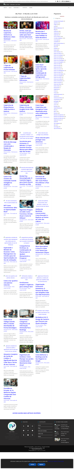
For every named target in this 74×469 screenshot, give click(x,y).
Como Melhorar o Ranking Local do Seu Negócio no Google (42, 358)
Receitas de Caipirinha (58, 114)
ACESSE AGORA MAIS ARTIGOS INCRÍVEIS (27, 413)
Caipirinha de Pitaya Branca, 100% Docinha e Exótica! (9, 108)
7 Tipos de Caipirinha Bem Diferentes (25, 78)
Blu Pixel (31, 448)
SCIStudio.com (37, 448)
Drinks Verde (56, 86)
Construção (56, 40)
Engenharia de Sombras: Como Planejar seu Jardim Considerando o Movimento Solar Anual (26, 360)
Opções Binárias (57, 108)
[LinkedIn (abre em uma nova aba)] (63, 1)
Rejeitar (41, 464)
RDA (55, 111)
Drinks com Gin (57, 65)
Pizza (55, 109)
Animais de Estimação (58, 21)
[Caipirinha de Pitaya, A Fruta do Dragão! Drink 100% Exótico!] (26, 102)
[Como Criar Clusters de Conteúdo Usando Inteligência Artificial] (11, 173)
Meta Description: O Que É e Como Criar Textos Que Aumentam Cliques (42, 249)
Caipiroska (56, 34)
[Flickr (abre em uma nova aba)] (66, 1)
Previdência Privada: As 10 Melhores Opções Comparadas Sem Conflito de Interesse (10, 393)
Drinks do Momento (58, 80)
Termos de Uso (38, 446)
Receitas (55, 113)
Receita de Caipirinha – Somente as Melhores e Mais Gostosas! (9, 35)
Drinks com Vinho (57, 77)
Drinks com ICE (57, 67)
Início (39, 425)
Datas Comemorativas (58, 43)
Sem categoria (57, 123)
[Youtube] (28, 435)
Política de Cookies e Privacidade (56, 461)
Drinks (55, 50)
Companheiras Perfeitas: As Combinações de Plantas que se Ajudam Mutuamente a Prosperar (25, 252)
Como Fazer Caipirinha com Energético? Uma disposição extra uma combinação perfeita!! (42, 110)
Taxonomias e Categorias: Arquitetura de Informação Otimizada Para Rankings (25, 325)
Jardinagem (56, 101)
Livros (55, 104)
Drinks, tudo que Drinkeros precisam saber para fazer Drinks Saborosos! (26, 34)
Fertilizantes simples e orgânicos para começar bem (26, 285)
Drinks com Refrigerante (59, 70)
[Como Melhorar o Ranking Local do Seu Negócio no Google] (42, 351)
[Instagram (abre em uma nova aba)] (61, 1)
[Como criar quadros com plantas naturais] (11, 278)
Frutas (55, 92)
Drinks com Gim (57, 63)
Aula (55, 26)
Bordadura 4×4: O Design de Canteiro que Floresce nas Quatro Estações (42, 320)
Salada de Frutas (57, 120)
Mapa (39, 436)
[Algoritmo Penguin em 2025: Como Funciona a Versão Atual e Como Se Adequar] (26, 206)
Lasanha (55, 103)
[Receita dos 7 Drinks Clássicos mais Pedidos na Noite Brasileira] (42, 28)
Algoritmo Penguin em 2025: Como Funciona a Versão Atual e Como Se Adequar (26, 214)
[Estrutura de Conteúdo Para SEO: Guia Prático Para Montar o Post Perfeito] (42, 173)
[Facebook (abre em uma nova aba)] (58, 1)
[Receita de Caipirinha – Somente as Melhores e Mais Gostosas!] (11, 27)
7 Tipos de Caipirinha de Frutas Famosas (9, 67)
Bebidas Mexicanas (58, 28)
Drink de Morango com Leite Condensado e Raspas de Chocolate (10, 146)
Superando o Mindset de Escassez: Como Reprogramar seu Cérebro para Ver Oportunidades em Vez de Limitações (10, 254)
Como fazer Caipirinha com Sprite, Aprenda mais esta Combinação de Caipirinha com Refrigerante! (41, 71)
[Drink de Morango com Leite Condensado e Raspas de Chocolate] (11, 139)
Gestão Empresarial (58, 94)
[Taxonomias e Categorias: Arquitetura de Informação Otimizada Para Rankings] (26, 316)
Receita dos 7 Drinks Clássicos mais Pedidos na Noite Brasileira (41, 34)
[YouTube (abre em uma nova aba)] (68, 1)
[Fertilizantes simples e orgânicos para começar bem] (26, 279)
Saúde (55, 121)
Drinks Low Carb (57, 82)
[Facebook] (28, 426)
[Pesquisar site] (69, 8)
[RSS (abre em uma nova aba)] (69, 1)
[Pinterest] (28, 431)
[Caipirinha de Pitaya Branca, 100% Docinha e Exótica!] (11, 102)
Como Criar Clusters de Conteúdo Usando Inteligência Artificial (10, 181)
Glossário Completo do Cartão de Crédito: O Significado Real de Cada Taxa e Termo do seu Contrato (10, 359)
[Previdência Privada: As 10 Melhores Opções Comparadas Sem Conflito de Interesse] (11, 385)
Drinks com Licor (57, 68)
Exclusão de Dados (46, 446)
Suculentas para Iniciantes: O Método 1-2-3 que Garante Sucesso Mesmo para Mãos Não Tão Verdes (26, 146)
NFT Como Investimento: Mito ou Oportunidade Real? (10, 209)
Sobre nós (40, 433)
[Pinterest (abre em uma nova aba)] (59, 1)
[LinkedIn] (24, 431)
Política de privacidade (28, 446)
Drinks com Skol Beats (58, 74)
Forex (55, 91)
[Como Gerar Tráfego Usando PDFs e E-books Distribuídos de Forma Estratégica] (11, 316)
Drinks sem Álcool (57, 84)
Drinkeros (56, 48)
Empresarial (56, 87)
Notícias (55, 106)
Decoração (56, 45)
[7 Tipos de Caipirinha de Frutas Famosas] (11, 62)
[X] (24, 426)
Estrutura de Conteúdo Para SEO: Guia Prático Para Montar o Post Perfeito (42, 181)
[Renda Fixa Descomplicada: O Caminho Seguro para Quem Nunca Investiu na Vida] (26, 173)
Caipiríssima (56, 33)
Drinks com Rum (57, 72)
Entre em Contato (42, 431)
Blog (55, 29)
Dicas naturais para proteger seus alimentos (42, 140)
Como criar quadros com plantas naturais (11, 283)
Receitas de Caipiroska (58, 118)
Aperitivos (56, 23)
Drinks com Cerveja (58, 58)
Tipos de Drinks (57, 128)
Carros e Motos (57, 36)
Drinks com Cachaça (58, 55)
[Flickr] (32, 431)
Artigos (55, 24)
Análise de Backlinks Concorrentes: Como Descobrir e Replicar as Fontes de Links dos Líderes (42, 215)
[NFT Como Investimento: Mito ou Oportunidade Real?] (11, 202)
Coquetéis (56, 41)
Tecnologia (56, 126)
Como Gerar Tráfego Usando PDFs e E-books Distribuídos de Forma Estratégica (10, 324)
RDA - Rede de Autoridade (40, 450)
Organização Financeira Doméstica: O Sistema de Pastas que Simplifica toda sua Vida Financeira (42, 289)
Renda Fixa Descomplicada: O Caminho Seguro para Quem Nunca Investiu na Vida (26, 180)
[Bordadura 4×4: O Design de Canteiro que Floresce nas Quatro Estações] (42, 314)
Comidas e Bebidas (58, 38)
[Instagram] (32, 426)
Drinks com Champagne (59, 60)
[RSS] (32, 435)
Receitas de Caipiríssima (59, 116)
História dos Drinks (58, 97)
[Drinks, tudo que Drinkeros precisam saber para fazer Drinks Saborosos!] (26, 27)
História (55, 96)
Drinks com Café (57, 57)
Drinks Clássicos (57, 51)
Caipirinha (56, 31)
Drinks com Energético (58, 62)
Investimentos (57, 99)
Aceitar (32, 464)
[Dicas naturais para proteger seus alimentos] (42, 134)
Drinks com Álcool (57, 53)
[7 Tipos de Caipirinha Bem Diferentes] (26, 73)
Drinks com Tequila (58, 75)
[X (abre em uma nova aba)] (56, 1)
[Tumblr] (24, 435)
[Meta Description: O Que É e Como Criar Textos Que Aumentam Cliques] (42, 243)
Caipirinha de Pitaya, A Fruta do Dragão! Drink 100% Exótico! (26, 108)
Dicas (55, 46)
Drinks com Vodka (58, 79)
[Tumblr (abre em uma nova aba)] (64, 1)
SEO (55, 125)
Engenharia (56, 89)
